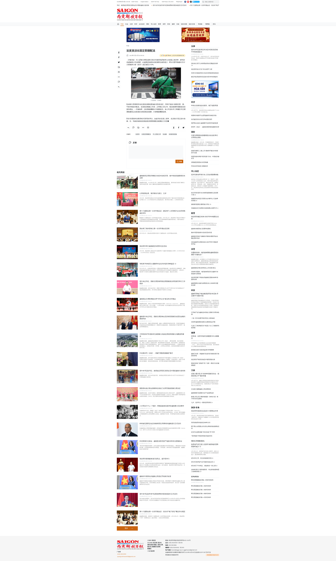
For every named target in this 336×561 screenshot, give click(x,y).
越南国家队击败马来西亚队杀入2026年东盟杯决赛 (204, 284)
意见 (214, 24)
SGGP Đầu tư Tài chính (168, 1)
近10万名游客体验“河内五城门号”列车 (203, 432)
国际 (147, 24)
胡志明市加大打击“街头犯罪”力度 (201, 69)
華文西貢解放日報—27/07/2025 (201, 497)
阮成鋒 (165, 134)
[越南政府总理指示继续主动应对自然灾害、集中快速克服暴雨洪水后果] (127, 182)
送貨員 (137, 134)
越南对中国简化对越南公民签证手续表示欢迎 (155, 476)
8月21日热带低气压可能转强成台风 (202, 462)
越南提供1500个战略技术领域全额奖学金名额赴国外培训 (204, 237)
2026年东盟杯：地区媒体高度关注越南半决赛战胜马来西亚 (204, 272)
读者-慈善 (184, 24)
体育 (164, 24)
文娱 (177, 24)
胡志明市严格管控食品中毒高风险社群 (203, 359)
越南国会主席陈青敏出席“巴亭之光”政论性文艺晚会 (158, 299)
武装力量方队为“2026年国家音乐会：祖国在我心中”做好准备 (205, 375)
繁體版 (207, 24)
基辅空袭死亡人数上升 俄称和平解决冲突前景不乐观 (204, 151)
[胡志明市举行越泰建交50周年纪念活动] (127, 252)
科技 (168, 24)
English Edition (144, 1)
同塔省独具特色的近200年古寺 (200, 422)
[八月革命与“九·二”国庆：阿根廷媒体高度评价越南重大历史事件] (127, 412)
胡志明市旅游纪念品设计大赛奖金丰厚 (204, 411)
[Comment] (119, 82)
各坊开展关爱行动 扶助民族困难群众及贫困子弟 (204, 194)
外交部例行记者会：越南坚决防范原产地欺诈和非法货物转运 (161, 441)
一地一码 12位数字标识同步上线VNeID (203, 318)
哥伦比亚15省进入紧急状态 (199, 166)
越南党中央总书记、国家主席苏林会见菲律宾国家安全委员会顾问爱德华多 (162, 318)
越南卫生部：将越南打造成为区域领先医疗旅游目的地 (205, 354)
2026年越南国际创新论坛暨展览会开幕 (203, 322)
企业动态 (142, 24)
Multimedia (197, 441)
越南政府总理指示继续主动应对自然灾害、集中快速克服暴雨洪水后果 (162, 177)
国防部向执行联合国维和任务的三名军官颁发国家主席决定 (160, 388)
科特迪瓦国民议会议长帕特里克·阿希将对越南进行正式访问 (160, 423)
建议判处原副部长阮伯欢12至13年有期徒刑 (204, 77)
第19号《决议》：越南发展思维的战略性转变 (205, 127)
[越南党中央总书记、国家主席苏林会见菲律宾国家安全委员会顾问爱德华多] (127, 322)
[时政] (119, 87)
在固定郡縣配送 (146, 134)
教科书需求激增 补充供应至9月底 (201, 232)
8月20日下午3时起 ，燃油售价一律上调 (203, 466)
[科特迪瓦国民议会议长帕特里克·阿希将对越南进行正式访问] (127, 429)
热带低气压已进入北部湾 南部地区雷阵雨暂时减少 (204, 445)
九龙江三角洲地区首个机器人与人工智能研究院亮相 (205, 326)
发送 (180, 161)
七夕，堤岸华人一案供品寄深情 (201, 402)
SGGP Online (134, 1)
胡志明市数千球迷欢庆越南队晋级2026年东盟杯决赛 (204, 278)
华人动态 (153, 24)
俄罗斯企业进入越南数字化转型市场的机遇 (204, 123)
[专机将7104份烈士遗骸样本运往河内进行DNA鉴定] (127, 270)
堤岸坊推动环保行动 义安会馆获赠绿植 (204, 174)
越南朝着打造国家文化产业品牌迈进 (202, 393)
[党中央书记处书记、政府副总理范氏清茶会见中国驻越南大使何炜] (127, 377)
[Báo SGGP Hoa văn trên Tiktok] (191, 2)
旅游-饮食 (192, 24)
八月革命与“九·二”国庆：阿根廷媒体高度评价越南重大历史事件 (162, 406)
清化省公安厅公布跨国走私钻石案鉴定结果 (204, 63)
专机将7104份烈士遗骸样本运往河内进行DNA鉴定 (157, 264)
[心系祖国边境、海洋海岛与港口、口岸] (127, 199)
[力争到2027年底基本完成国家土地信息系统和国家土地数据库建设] (127, 340)
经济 (135, 24)
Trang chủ (118, 24)
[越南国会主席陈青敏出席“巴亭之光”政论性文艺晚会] (127, 305)
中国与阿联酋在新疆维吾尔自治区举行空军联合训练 (204, 136)
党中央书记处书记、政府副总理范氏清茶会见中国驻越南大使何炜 (162, 371)
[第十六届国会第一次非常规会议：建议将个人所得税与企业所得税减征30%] (127, 217)
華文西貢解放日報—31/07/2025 (202, 480)
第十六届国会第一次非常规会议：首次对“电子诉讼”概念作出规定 (163, 5)
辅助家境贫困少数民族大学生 (200, 204)
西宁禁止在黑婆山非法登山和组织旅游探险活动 (205, 427)
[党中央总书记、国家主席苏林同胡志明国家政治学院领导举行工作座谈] (127, 287)
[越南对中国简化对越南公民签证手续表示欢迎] (127, 482)
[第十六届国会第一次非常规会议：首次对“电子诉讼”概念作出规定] (127, 517)
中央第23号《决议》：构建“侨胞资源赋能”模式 (156, 353)
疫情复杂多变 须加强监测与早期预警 (202, 350)
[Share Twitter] (119, 62)
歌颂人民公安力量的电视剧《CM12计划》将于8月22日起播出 (204, 397)
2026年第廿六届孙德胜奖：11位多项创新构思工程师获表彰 (205, 470)
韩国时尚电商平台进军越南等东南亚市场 (203, 115)
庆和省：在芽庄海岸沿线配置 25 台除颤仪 (205, 337)
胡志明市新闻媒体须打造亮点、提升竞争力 (154, 459)
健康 (173, 24)
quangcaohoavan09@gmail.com (126, 556)
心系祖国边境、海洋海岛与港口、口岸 (153, 193)
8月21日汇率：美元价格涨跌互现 (201, 458)
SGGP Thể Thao (155, 1)
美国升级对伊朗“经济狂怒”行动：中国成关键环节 (205, 157)
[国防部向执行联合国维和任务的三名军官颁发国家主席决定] (127, 394)
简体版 (200, 24)
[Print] (119, 72)
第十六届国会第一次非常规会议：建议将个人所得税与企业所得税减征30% (162, 212)
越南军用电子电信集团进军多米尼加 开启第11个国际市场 (204, 295)
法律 (131, 24)
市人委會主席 (157, 134)
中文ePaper (179, 1)
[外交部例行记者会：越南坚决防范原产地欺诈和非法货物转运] (127, 447)
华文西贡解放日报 (130, 14)
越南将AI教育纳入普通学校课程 (201, 228)
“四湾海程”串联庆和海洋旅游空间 (201, 436)
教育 (159, 24)
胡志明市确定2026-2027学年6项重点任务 (205, 218)
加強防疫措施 (173, 134)
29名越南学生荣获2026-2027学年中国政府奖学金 (204, 243)
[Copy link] (119, 77)
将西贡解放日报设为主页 (212, 555)
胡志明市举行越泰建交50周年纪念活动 (153, 246)
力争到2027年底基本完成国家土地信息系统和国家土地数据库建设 (162, 335)
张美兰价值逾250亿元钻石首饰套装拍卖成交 (205, 73)
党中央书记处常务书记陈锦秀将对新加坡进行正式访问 (122, 5)
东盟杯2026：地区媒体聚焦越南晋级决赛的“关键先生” (204, 254)
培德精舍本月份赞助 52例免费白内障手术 (204, 208)
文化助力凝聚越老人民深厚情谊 (201, 389)
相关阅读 (121, 172)
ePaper (195, 477)
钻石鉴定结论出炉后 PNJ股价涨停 (201, 119)
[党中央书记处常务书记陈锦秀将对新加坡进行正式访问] (127, 500)
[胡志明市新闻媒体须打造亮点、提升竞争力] (127, 465)
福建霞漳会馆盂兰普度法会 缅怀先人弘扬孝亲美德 (204, 199)
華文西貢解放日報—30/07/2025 (201, 486)
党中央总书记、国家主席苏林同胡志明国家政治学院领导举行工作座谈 (162, 282)
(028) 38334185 (121, 554)
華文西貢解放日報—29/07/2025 (201, 490)
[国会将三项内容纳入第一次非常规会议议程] (127, 234)
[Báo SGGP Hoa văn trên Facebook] (185, 2)
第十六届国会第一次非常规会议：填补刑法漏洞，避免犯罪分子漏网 (208, 5)
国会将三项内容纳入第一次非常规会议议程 (154, 228)
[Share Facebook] (119, 57)
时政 (122, 24)
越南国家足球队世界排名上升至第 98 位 (203, 268)
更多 (126, 528)
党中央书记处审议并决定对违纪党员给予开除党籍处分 (204, 51)
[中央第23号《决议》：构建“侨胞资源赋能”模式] (127, 359)
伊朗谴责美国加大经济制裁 (199, 162)
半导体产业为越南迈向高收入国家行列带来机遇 (205, 313)
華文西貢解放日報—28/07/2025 (201, 493)
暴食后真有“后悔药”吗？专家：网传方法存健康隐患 (205, 364)
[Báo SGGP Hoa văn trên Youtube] (188, 2)
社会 (126, 24)
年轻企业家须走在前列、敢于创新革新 (204, 105)
